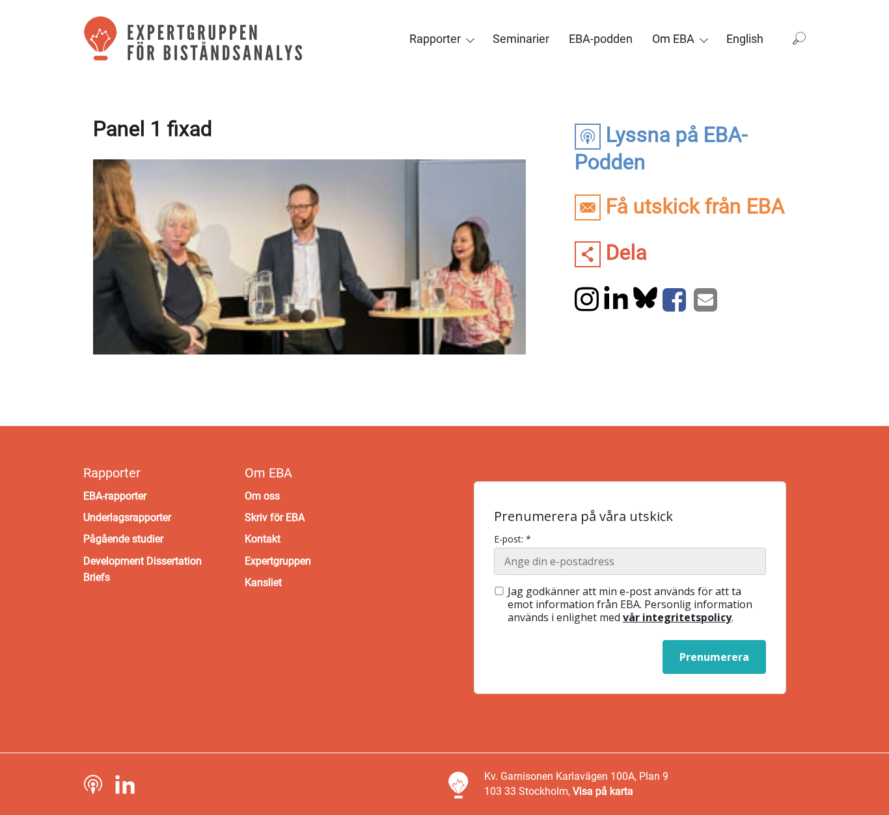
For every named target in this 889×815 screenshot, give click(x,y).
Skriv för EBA (275, 517)
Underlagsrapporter (127, 517)
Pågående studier (123, 539)
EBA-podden (601, 39)
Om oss (262, 496)
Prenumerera (714, 657)
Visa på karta (603, 791)
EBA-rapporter (114, 496)
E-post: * (512, 539)
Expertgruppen (278, 561)
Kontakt (262, 539)
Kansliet (263, 582)
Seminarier (521, 39)
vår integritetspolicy (677, 617)
